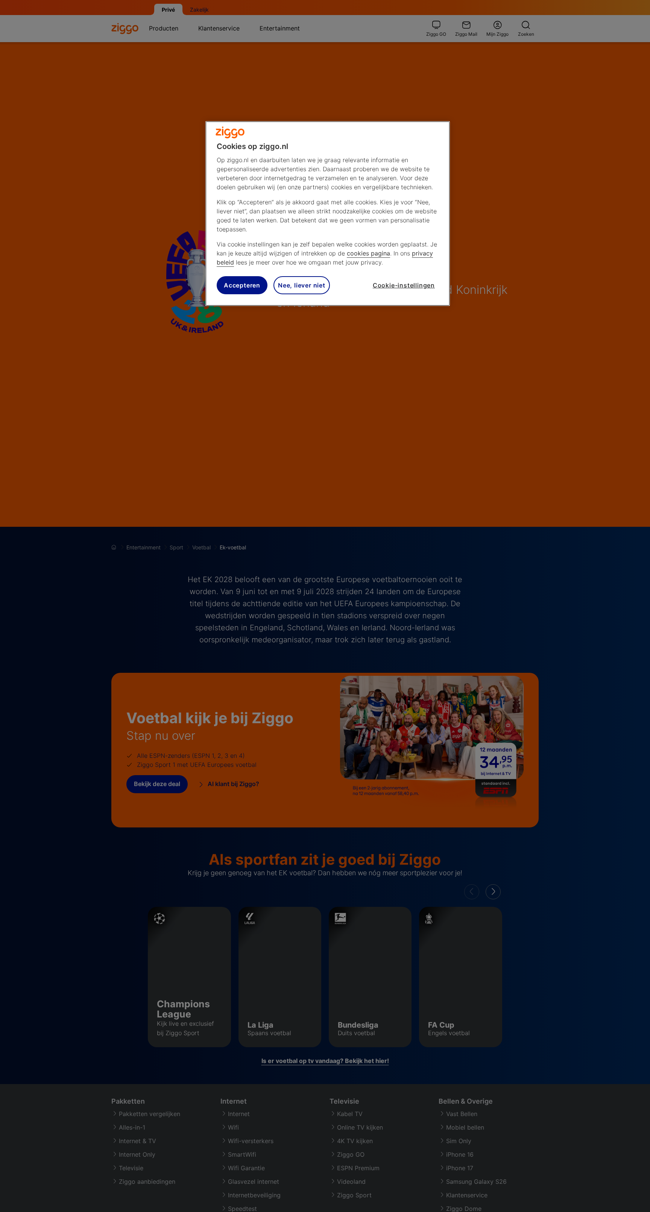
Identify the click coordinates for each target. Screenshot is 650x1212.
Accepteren (242, 285)
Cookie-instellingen (404, 285)
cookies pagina (368, 253)
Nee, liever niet (301, 285)
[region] (327, 213)
